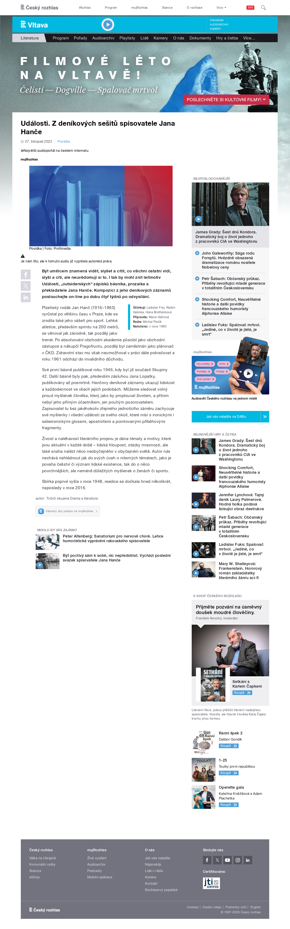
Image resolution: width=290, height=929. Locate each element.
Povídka (64, 141)
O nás (178, 38)
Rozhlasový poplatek (161, 890)
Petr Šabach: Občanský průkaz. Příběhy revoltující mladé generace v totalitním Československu (233, 283)
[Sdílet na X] (26, 286)
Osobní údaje (212, 907)
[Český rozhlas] (39, 7)
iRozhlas (85, 7)
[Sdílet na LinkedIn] (26, 297)
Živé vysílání (204, 379)
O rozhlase (194, 7)
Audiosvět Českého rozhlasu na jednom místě (224, 398)
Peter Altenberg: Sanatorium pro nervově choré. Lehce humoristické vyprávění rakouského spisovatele (113, 538)
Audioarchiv (219, 24)
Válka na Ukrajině (42, 858)
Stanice (167, 7)
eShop (34, 877)
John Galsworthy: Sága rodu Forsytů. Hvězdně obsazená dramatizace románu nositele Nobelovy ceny (228, 260)
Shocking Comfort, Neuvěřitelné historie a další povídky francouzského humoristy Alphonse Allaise (231, 306)
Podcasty (94, 871)
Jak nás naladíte (157, 858)
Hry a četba (227, 38)
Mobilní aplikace (100, 877)
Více (249, 38)
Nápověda (153, 864)
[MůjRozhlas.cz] (29, 160)
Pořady (80, 38)
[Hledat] (263, 7)
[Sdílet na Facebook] (26, 274)
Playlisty (127, 38)
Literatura (30, 38)
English (256, 907)
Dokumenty (200, 38)
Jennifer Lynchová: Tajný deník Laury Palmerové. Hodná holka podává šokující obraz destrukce (241, 502)
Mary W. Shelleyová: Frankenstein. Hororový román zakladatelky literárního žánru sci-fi (240, 570)
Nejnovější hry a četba (215, 434)
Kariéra (150, 877)
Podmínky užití (235, 907)
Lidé (145, 38)
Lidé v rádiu (154, 871)
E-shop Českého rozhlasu (217, 596)
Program (111, 7)
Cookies (192, 907)
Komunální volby (42, 864)
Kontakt (151, 884)
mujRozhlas (139, 7)
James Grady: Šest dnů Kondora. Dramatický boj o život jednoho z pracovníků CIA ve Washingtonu (226, 237)
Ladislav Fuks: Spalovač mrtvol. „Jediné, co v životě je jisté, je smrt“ (231, 329)
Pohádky (202, 371)
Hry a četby (203, 363)
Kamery (215, 28)
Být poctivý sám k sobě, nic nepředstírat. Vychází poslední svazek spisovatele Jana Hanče (117, 557)
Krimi (222, 363)
